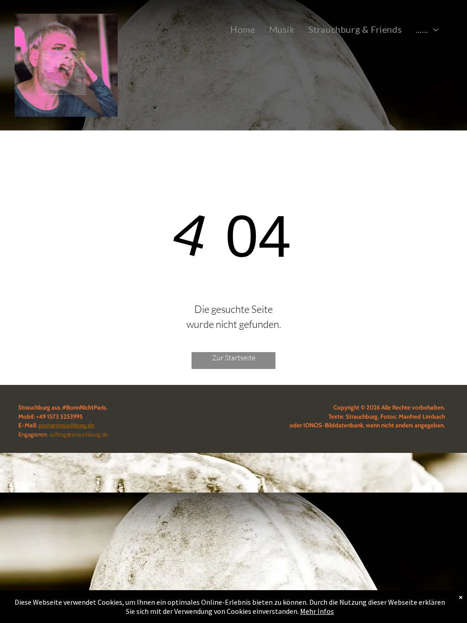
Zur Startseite (233, 357)
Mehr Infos (317, 611)
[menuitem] (242, 29)
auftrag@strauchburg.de (78, 434)
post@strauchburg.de (66, 425)
